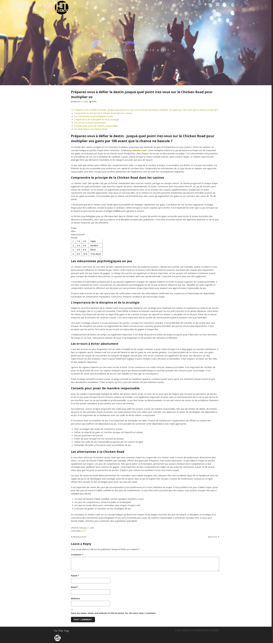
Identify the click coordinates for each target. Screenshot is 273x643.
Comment (77, 554)
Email (74, 587)
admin (93, 101)
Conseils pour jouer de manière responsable (96, 125)
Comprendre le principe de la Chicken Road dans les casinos (103, 113)
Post (84, 531)
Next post (212, 537)
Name (75, 575)
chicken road (139, 150)
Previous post (79, 537)
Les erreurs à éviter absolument (90, 122)
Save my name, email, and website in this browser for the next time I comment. (113, 613)
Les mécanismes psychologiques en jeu (93, 116)
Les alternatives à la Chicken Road (90, 129)
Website (75, 598)
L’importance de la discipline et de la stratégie (96, 119)
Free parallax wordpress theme (196, 630)
